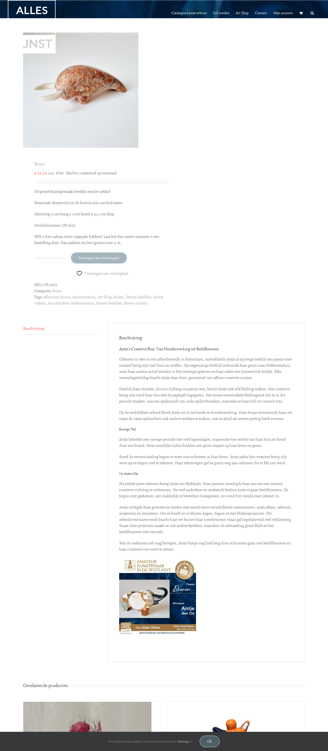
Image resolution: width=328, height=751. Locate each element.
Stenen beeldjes (109, 303)
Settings (184, 741)
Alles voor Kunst (57, 297)
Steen (56, 291)
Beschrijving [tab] (33, 328)
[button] (312, 12)
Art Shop (104, 297)
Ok (209, 741)
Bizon (119, 297)
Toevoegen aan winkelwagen (98, 258)
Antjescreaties (83, 297)
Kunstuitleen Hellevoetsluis (71, 303)
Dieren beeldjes (138, 297)
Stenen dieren (135, 303)
